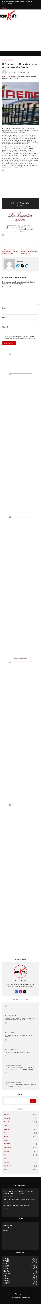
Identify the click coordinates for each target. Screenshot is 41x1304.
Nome (4, 308)
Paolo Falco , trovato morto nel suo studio (17, 1052)
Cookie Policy (7, 1228)
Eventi (6, 1136)
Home (4, 76)
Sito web (5, 327)
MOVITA (7, 1144)
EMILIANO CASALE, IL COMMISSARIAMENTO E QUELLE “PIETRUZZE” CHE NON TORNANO (20, 1068)
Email (4, 317)
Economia (7, 1133)
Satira (6, 1155)
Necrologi (7, 1147)
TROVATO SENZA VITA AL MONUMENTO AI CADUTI (18, 1036)
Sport (6, 1169)
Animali (6, 1114)
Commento (6, 287)
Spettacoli (7, 1166)
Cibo (5, 1125)
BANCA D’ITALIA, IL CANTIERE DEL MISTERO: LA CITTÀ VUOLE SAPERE (20, 1085)
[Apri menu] (3, 53)
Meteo (6, 1140)
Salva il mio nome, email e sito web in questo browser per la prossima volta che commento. (20, 337)
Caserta (5, 60)
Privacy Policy (7, 1225)
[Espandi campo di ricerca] (36, 53)
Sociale (6, 1158)
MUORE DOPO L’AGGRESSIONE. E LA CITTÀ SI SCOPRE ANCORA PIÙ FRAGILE (20, 1019)
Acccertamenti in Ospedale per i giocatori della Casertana (10, 251)
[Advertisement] (20, 36)
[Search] (33, 1101)
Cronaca (10, 60)
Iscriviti (4, 7)
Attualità (7, 1118)
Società (6, 1162)
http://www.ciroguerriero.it (20, 658)
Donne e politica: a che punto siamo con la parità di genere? (29, 251)
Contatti (5, 1230)
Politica (6, 1151)
